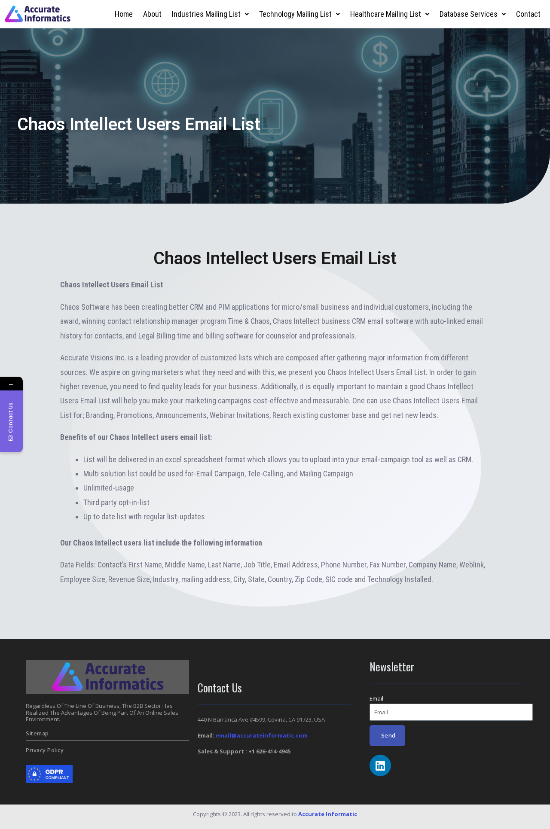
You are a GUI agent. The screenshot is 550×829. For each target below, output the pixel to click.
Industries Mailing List (206, 13)
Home (124, 13)
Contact (528, 13)
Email (376, 698)
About (152, 13)
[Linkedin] (380, 765)
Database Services (469, 13)
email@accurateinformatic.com (262, 735)
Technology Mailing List (295, 13)
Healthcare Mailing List (385, 13)
